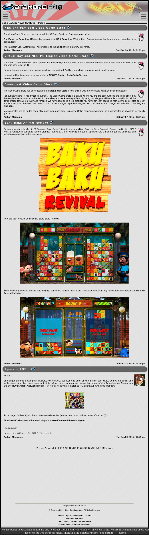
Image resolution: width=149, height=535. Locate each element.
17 (86, 448)
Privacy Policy (65, 524)
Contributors (85, 521)
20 (94, 448)
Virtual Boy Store (60, 62)
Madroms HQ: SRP (74, 518)
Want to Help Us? (71, 521)
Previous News (43, 448)
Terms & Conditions (81, 524)
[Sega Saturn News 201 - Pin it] (56, 84)
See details (106, 532)
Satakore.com (76, 510)
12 (73, 448)
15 (81, 448)
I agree (122, 532)
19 (92, 448)
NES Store (61, 39)
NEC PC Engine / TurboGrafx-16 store (68, 75)
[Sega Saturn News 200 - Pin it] (51, 122)
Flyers (68, 516)
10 (67, 448)
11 (70, 448)
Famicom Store (16, 39)
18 (89, 448)
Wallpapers (78, 516)
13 (75, 448)
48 (100, 448)
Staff (60, 521)
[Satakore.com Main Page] (41, 11)
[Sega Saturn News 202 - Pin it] (92, 55)
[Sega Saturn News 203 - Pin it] (69, 27)
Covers (88, 516)
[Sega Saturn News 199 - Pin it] (33, 369)
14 (78, 448)
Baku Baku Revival (49, 218)
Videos (61, 516)
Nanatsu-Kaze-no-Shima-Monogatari (66, 420)
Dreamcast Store (58, 91)
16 (83, 448)
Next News (108, 448)
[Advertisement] (74, 474)
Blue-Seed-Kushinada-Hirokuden (21, 420)
